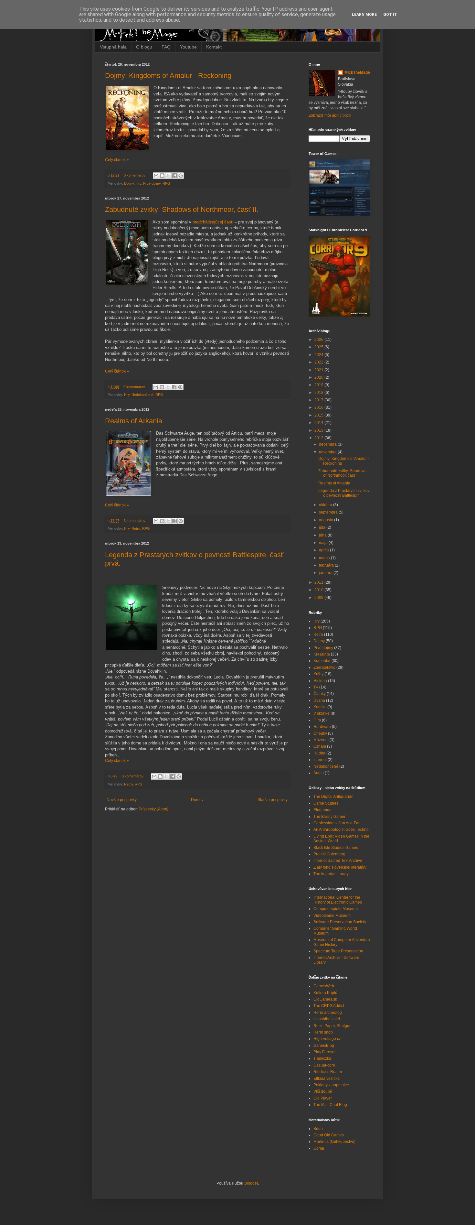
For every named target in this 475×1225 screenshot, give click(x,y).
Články (319, 693)
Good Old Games (328, 1135)
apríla (324, 550)
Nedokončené (142, 394)
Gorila (318, 1148)
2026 (319, 339)
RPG (166, 183)
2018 (319, 392)
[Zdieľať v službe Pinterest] (180, 175)
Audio (318, 773)
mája (324, 542)
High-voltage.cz (327, 1038)
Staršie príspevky (273, 799)
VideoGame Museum (332, 915)
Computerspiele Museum (335, 908)
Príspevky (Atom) (153, 809)
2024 (319, 354)
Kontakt (214, 46)
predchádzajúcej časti (213, 222)
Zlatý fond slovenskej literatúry (339, 867)
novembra (328, 452)
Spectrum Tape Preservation (338, 951)
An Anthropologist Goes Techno (341, 829)
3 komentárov (134, 521)
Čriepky (320, 733)
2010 (319, 590)
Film (317, 720)
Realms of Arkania (133, 421)
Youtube (188, 46)
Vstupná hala (113, 46)
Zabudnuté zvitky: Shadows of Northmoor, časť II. (182, 209)
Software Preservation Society (339, 922)
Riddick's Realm (327, 1071)
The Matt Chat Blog (330, 1104)
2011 (319, 582)
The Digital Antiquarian (333, 796)
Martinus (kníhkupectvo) (334, 1141)
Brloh (318, 1128)
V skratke (321, 713)
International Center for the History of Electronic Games (337, 899)
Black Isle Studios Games (335, 847)
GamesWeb (323, 986)
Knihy (318, 674)
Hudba (319, 753)
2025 (319, 347)
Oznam (319, 746)
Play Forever (324, 1052)
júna (323, 535)
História (320, 680)
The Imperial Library (331, 874)
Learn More (364, 14)
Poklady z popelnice (331, 1085)
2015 (319, 415)
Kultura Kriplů (325, 993)
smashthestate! (326, 1019)
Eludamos (322, 810)
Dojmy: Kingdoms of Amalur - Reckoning (168, 75)
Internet (320, 759)
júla (322, 527)
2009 (319, 597)
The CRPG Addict (328, 1005)
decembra (328, 444)
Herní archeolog (327, 1012)
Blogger (251, 1183)
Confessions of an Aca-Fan (337, 823)
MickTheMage (357, 72)
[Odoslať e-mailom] (156, 175)
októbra (326, 505)
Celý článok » (117, 159)
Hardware (322, 726)
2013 (319, 430)
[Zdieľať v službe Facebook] (174, 175)
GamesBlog (323, 1045)
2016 (319, 407)
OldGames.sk (325, 999)
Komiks (319, 707)
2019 (319, 385)
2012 (319, 438)
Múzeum (321, 740)
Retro (136, 528)
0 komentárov (134, 175)
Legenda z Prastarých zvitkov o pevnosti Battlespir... (344, 492)
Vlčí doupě (322, 1091)
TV (315, 687)
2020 (319, 377)
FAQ (166, 46)
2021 (319, 370)
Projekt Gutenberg (329, 854)
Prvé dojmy (152, 183)
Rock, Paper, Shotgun (332, 1026)
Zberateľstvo (324, 667)
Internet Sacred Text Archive (337, 860)
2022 (319, 362)
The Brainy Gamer (329, 816)
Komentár (322, 660)
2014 (319, 422)
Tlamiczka (322, 1058)
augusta (326, 520)
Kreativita (321, 654)
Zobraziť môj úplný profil (330, 115)
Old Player (322, 1098)
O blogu (144, 46)
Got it (390, 14)
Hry (138, 183)
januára (326, 572)
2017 (319, 400)
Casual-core (324, 1065)
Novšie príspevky (122, 799)
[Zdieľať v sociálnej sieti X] (168, 175)
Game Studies (325, 803)
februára (327, 565)
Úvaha (319, 700)
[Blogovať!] (162, 175)
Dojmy (129, 183)
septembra (329, 512)
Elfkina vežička (326, 1078)
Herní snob (323, 1032)
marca (325, 558)
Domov (197, 799)
